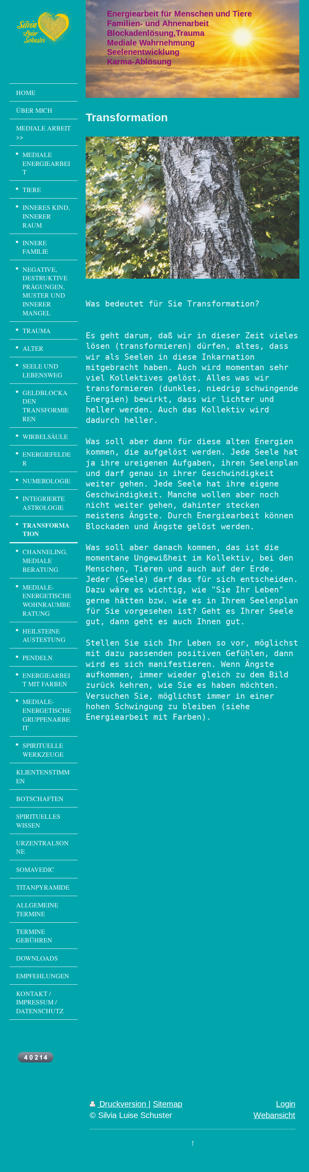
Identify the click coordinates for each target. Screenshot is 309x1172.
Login (285, 1104)
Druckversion (122, 1104)
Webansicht (274, 1115)
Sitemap (167, 1104)
